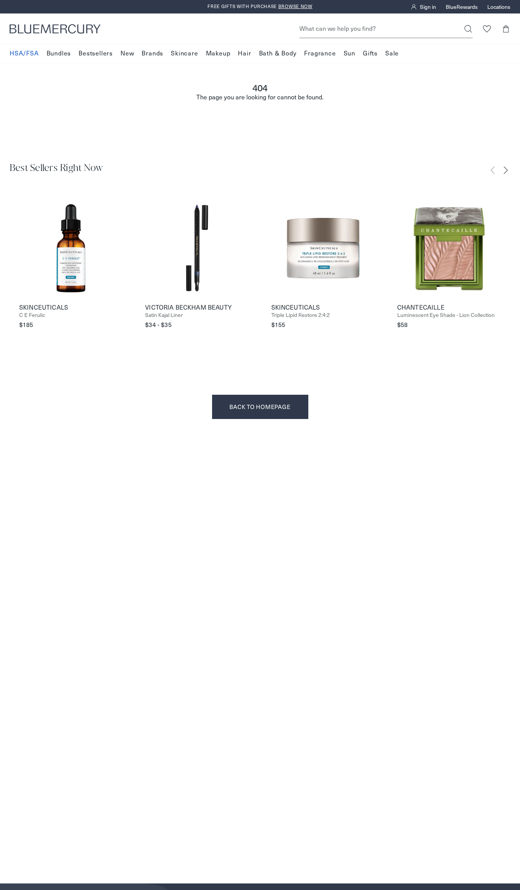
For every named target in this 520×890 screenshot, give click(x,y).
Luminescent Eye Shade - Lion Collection (446, 315)
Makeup (218, 53)
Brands (152, 53)
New (127, 53)
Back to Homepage (259, 407)
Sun (349, 53)
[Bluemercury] (55, 29)
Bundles (59, 53)
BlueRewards (462, 6)
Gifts (370, 53)
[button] (505, 29)
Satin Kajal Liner (164, 315)
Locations (498, 6)
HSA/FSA (24, 53)
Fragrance (320, 53)
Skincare (184, 53)
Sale (392, 53)
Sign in (428, 6)
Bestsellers (96, 53)
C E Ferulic (32, 315)
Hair (244, 53)
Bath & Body (278, 53)
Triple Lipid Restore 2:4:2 (300, 315)
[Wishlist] (487, 29)
